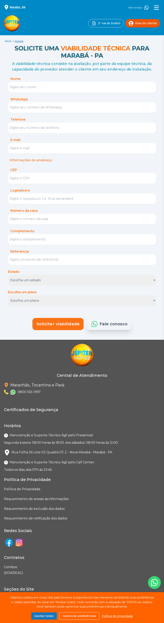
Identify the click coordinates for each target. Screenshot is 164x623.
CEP (13, 170)
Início (8, 41)
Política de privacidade (117, 616)
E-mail (15, 140)
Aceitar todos (44, 616)
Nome (15, 79)
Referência (19, 251)
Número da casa (24, 211)
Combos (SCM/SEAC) (5, 570)
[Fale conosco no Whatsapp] (154, 582)
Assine (19, 41)
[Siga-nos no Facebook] (9, 542)
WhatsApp (19, 99)
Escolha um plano (22, 292)
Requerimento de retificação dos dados (35, 518)
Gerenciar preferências (79, 616)
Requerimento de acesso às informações (36, 499)
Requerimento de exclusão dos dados (34, 509)
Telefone (18, 119)
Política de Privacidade (22, 489)
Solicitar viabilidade (58, 324)
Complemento (22, 231)
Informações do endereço (31, 160)
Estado (14, 272)
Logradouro (20, 190)
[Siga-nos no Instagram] (19, 542)
